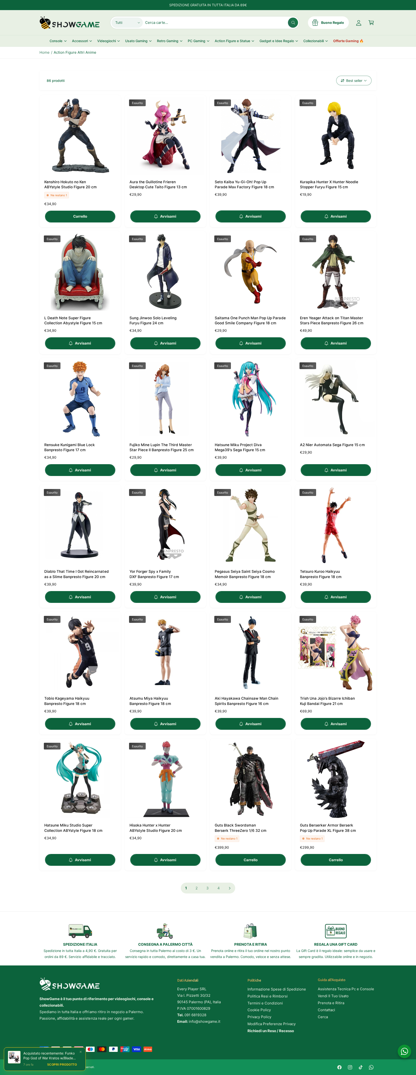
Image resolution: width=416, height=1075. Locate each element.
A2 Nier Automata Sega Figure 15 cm (332, 445)
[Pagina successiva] (229, 888)
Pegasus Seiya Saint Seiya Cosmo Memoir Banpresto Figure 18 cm (245, 574)
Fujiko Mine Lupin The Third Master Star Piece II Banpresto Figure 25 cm (162, 447)
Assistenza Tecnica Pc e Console (346, 989)
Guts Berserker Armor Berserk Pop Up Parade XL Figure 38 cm (328, 828)
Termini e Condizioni (265, 1003)
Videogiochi (106, 41)
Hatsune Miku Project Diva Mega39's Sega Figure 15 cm (240, 447)
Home (44, 52)
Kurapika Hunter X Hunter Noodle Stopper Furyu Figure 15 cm (329, 184)
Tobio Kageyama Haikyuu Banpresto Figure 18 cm (66, 701)
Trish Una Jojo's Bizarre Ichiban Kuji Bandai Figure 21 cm (327, 701)
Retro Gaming (167, 41)
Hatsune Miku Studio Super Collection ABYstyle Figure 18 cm (73, 828)
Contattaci (326, 1010)
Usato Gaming (136, 41)
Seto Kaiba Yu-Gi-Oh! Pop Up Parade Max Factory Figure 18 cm (244, 184)
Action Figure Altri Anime (75, 52)
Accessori (80, 41)
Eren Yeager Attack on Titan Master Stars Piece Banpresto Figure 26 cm (332, 320)
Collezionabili (313, 41)
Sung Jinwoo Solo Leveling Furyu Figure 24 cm (153, 320)
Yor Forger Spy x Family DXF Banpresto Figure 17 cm (154, 574)
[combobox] (221, 22)
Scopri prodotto (62, 1065)
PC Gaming (196, 41)
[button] (371, 22)
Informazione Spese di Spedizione (276, 989)
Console (56, 41)
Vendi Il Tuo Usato (333, 996)
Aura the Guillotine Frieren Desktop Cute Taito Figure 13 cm (158, 184)
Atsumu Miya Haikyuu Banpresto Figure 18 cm (150, 701)
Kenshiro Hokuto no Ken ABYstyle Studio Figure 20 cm (70, 184)
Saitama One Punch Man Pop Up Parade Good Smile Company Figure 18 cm (250, 320)
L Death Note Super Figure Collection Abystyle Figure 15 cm (73, 320)
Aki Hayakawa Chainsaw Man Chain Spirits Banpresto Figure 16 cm (246, 701)
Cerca (323, 1017)
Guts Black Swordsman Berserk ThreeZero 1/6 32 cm (240, 828)
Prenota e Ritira (331, 1003)
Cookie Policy (259, 1010)
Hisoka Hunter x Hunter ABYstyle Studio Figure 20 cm (156, 828)
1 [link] (186, 888)
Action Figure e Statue (232, 41)
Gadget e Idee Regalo (277, 41)
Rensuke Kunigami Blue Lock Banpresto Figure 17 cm (69, 447)
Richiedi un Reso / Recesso (270, 1031)
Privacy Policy (259, 1017)
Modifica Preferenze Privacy (271, 1024)
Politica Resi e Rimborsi (267, 996)
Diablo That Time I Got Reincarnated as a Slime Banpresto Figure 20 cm (76, 574)
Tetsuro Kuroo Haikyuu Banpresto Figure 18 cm (321, 574)
